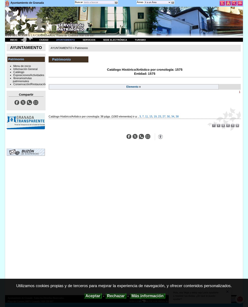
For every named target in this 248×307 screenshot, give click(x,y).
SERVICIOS (89, 40)
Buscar (79, 2)
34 (172, 116)
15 (150, 116)
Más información (147, 296)
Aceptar (92, 296)
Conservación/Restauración (30, 84)
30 (168, 116)
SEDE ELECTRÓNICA (115, 40)
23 (159, 116)
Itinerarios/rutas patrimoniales (22, 80)
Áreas (140, 2)
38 (177, 116)
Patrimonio (81, 48)
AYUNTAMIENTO (65, 40)
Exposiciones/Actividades (28, 75)
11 (146, 116)
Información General (25, 69)
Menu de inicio (22, 66)
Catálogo (18, 72)
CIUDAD (43, 40)
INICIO (13, 40)
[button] (172, 2)
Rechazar (116, 296)
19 (155, 116)
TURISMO (140, 40)
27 (164, 116)
